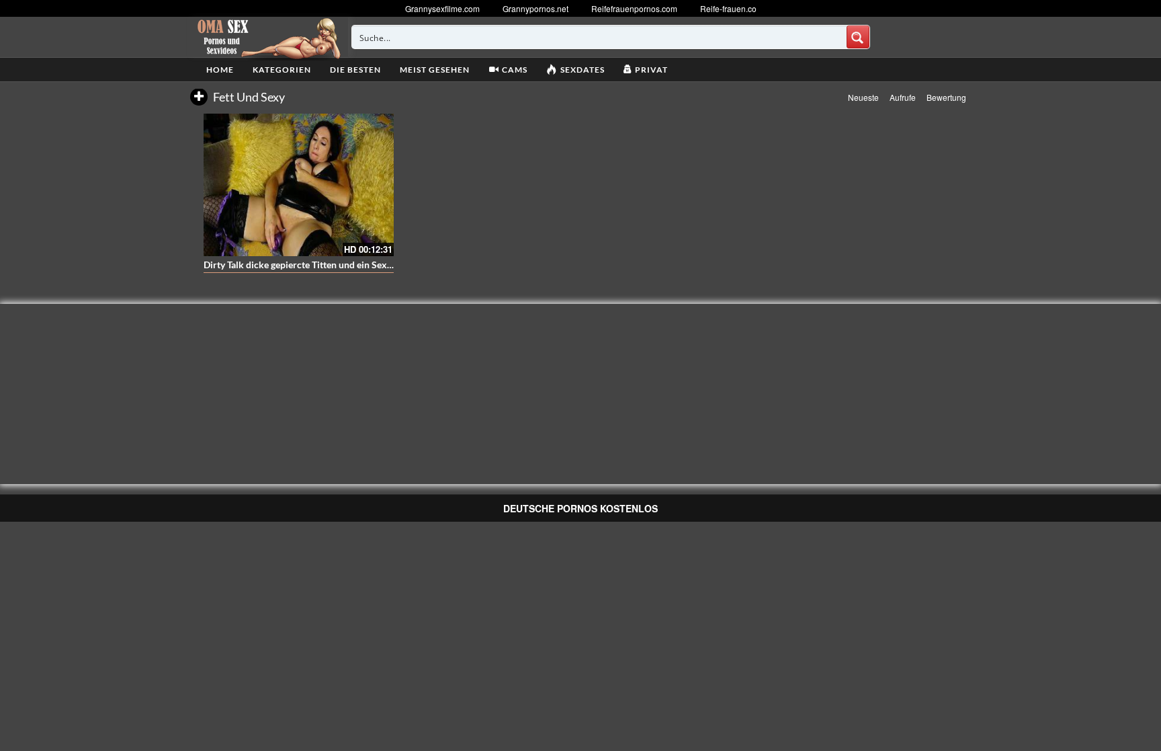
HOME (220, 70)
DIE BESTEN (355, 70)
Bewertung (946, 97)
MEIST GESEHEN (435, 70)
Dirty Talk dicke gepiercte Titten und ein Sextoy (302, 264)
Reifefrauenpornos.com (634, 8)
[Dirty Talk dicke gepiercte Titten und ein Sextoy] (299, 185)
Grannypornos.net (535, 8)
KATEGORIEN (282, 70)
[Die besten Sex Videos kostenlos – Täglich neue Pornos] (267, 37)
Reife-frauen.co (728, 8)
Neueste (863, 97)
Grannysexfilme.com (442, 8)
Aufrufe (903, 97)
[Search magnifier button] (858, 37)
